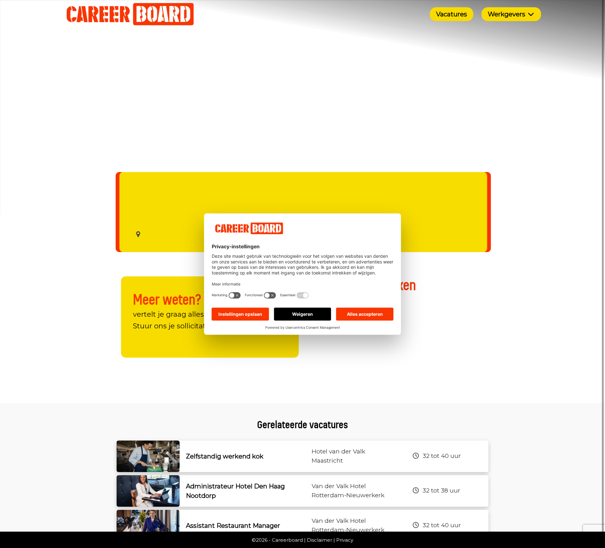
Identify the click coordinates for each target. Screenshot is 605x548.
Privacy (344, 540)
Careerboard (287, 540)
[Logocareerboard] (130, 14)
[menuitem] (451, 14)
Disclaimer (319, 540)
